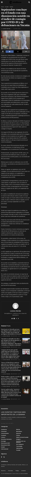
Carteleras (4, 429)
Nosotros (3, 470)
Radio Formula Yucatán (22, 437)
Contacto (3, 435)
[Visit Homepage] (15, 2)
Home (2, 6)
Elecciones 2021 (5, 443)
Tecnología (19, 446)
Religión (18, 439)
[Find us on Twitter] (4, 457)
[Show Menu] (2, 2)
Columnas (4, 431)
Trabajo (17, 470)
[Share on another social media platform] (26, 51)
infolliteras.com (8, 473)
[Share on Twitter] (18, 51)
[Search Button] (29, 2)
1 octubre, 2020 (17, 28)
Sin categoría (19, 444)
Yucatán (7, 6)
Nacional (18, 433)
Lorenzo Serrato (6, 28)
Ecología (3, 441)
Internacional (4, 449)
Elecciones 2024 (5, 445)
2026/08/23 (14, 386)
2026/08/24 (14, 359)
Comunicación (5, 433)
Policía (18, 435)
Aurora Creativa (24, 473)
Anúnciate (10, 470)
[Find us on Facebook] (1, 457)
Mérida (18, 429)
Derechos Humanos (6, 439)
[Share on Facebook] (10, 51)
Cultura (3, 437)
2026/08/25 (14, 335)
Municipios (19, 431)
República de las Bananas (20, 442)
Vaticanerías (19, 448)
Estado (11, 6)
